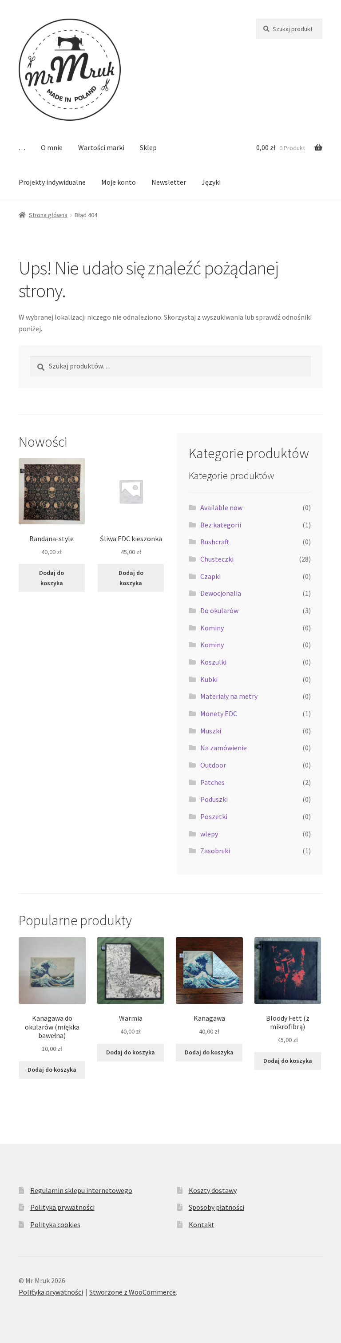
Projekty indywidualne (52, 182)
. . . (22, 147)
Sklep (148, 147)
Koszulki (213, 662)
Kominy (212, 627)
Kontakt (201, 1224)
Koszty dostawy (213, 1190)
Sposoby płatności (216, 1207)
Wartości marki (101, 147)
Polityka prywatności (62, 1207)
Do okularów (219, 610)
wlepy (209, 833)
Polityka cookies (55, 1224)
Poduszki (214, 799)
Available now (221, 507)
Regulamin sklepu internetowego (81, 1190)
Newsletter (168, 182)
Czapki (210, 576)
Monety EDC (218, 713)
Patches (212, 782)
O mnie (52, 147)
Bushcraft (214, 541)
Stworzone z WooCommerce (132, 1292)
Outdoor (213, 765)
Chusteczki (217, 559)
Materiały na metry (229, 696)
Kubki (209, 679)
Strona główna (48, 215)
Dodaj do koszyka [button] (51, 578)
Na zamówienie (223, 747)
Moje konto (118, 182)
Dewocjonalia (220, 593)
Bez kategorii (220, 524)
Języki (211, 182)
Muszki (210, 730)
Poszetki (213, 816)
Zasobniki (215, 850)
